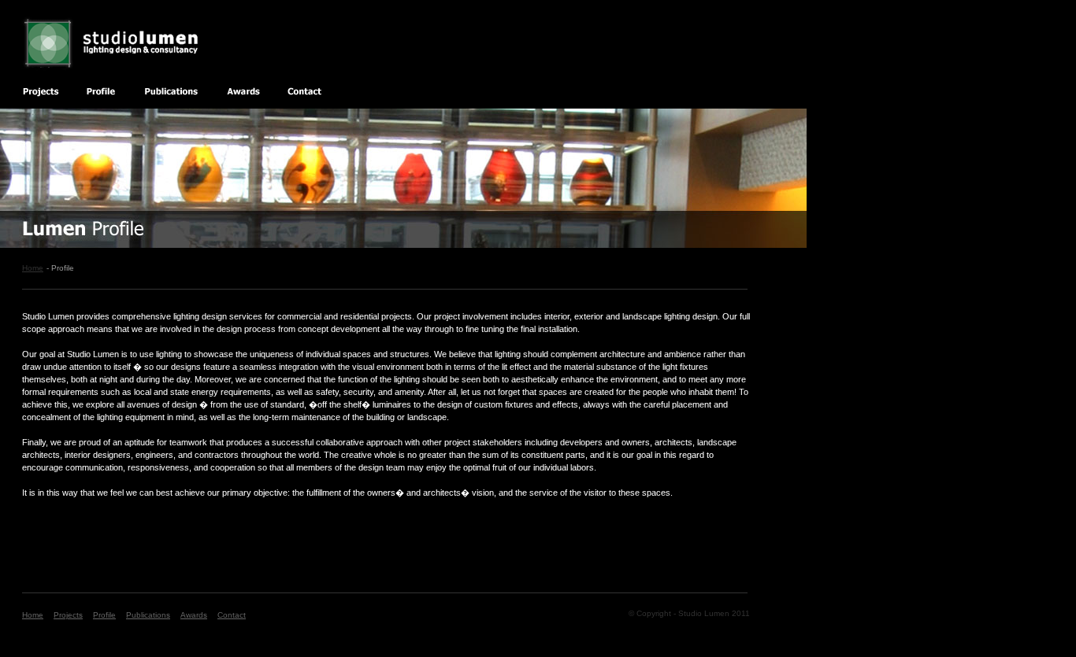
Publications (148, 615)
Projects (68, 615)
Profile (104, 615)
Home (32, 268)
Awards (193, 615)
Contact (231, 615)
